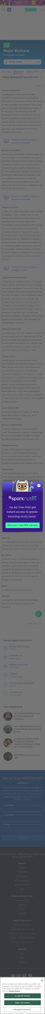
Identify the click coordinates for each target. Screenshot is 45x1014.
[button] (39, 486)
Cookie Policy (14, 991)
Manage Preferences (22, 1009)
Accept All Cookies (22, 996)
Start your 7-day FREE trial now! (23, 525)
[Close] (42, 980)
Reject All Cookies (22, 1003)
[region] (22, 995)
